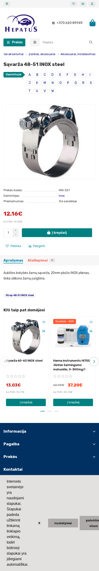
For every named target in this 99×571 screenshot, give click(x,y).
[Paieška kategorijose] (35, 42)
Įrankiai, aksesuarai (42, 54)
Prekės (10, 456)
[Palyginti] (44, 331)
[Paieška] (90, 42)
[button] (5, 362)
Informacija (14, 431)
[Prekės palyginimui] (82, 3)
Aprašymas (13, 260)
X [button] (39, 523)
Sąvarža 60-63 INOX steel (24, 360)
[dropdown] (6, 3)
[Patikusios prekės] (73, 3)
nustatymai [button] (63, 523)
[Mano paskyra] (92, 3)
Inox (62, 195)
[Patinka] (44, 322)
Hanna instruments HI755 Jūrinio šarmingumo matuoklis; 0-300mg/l (71, 365)
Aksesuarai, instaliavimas (78, 54)
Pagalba (11, 444)
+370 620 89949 (70, 23)
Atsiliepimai (40, 260)
